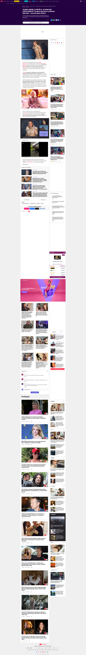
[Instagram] (54, 43)
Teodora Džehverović (25, 203)
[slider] (25, 155)
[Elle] (34, 648)
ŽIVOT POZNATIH (29, 162)
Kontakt (35, 649)
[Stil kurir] (36, 648)
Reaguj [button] (24, 211)
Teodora (24, 72)
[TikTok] (59, 43)
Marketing (29, 649)
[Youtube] (58, 43)
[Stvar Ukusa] (57, 648)
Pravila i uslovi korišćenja (40, 649)
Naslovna (24, 6)
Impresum (32, 649)
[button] (48, 20)
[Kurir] (28, 648)
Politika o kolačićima (47, 649)
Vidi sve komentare (35, 392)
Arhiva (52, 649)
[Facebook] (52, 43)
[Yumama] (53, 648)
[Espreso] (31, 648)
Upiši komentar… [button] (27, 389)
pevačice (38, 203)
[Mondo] (3, 1)
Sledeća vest (43, 199)
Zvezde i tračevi (32, 6)
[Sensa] (50, 648)
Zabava (27, 6)
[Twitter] (56, 43)
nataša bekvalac (33, 203)
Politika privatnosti (55, 649)
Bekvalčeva (25, 67)
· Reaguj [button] (54, 109)
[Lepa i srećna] (42, 648)
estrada (42, 203)
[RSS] (63, 43)
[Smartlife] (46, 648)
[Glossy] (39, 648)
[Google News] (62, 43)
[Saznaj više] (63, 401)
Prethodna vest (26, 199)
